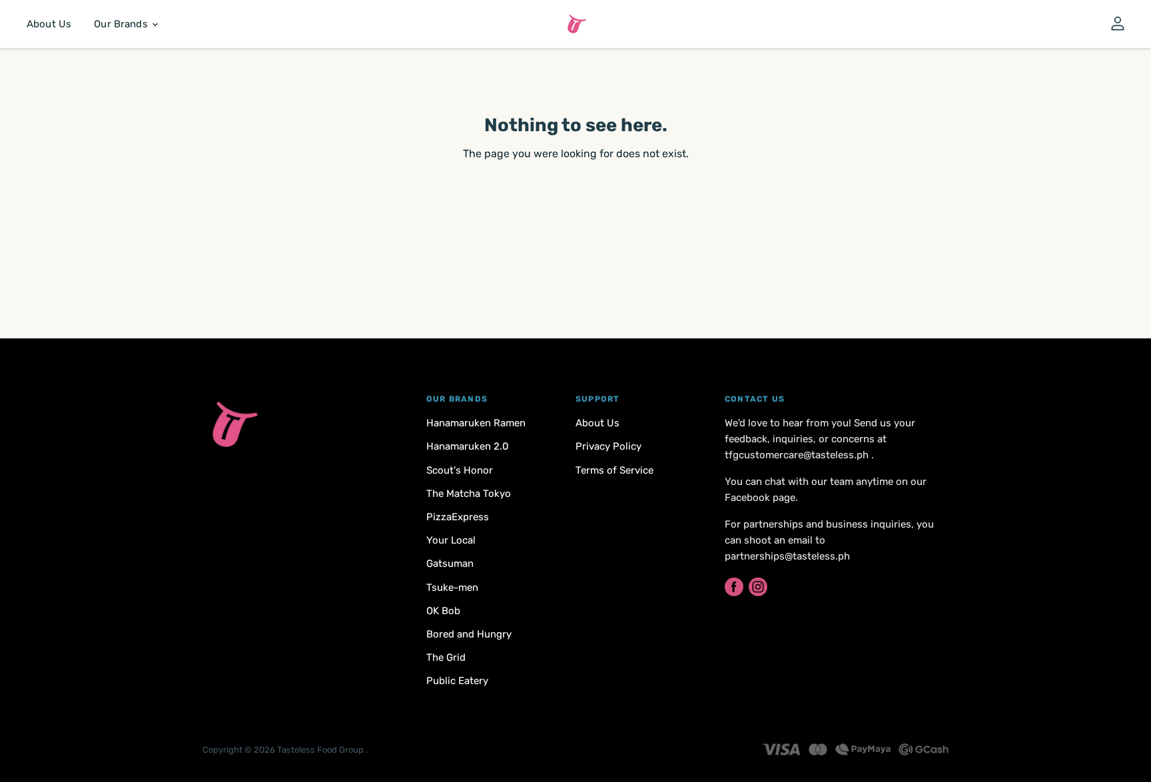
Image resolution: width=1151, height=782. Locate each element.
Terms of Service (614, 470)
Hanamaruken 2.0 (467, 446)
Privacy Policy (608, 446)
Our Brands (122, 24)
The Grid (446, 657)
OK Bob (443, 611)
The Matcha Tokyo (468, 494)
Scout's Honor (459, 470)
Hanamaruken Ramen (476, 423)
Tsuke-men (452, 587)
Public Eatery (457, 681)
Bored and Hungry (469, 634)
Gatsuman (450, 564)
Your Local (451, 540)
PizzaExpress (457, 517)
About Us (49, 24)
